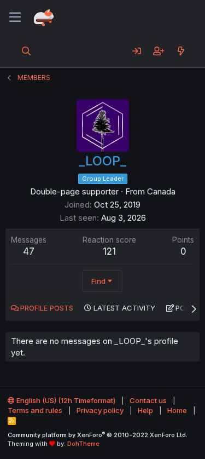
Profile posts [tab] (46, 307)
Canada (161, 191)
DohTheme (83, 443)
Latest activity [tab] (124, 307)
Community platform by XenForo (98, 435)
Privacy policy (100, 410)
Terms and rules (35, 410)
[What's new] (180, 51)
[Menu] (15, 17)
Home (177, 410)
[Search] (26, 51)
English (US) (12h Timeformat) (65, 400)
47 (28, 251)
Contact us (148, 400)
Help (145, 410)
